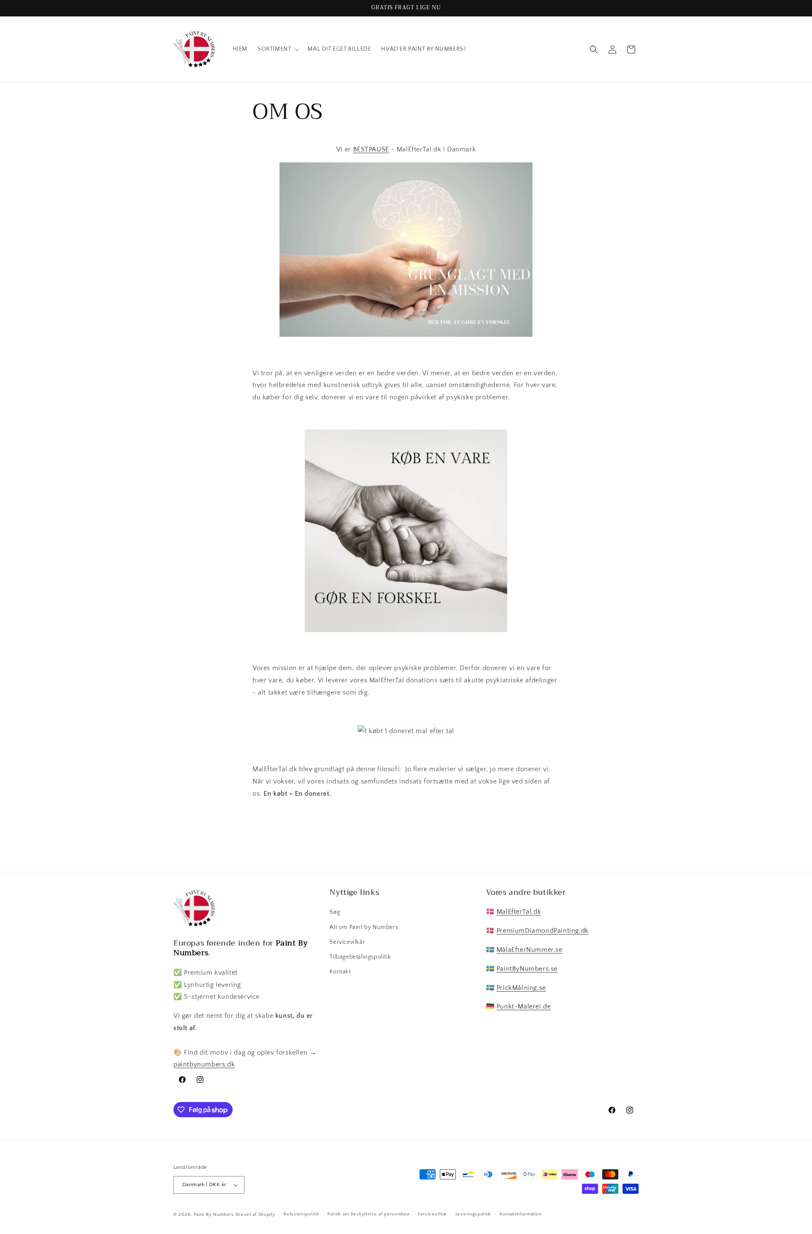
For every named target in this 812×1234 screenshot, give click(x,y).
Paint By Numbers (215, 1214)
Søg (334, 912)
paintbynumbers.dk (204, 1064)
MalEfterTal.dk (519, 911)
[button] (277, 49)
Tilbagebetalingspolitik (360, 957)
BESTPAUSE (371, 149)
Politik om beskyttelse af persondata (368, 1214)
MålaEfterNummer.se (529, 950)
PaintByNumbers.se (527, 969)
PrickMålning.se (521, 988)
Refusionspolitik (301, 1214)
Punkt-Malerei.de (524, 1006)
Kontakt (340, 971)
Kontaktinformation (520, 1214)
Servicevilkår (347, 942)
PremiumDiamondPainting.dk (543, 930)
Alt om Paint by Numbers (363, 927)
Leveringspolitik (473, 1214)
